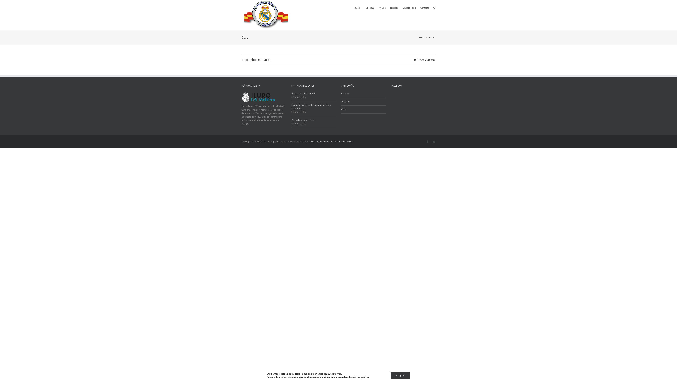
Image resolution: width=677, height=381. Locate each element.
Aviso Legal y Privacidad (321, 141)
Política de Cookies (344, 141)
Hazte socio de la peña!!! (303, 93)
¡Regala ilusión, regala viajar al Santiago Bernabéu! (311, 107)
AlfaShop (304, 141)
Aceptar (400, 375)
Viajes (344, 109)
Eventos (345, 93)
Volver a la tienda (426, 59)
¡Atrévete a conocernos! (303, 120)
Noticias (345, 101)
